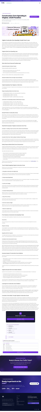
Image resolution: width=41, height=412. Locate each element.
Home (17, 397)
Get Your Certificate (34, 16)
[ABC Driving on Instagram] (38, 409)
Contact (18, 403)
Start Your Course (34, 383)
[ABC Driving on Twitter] (36, 409)
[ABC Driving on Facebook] (35, 409)
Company (18, 398)
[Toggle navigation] (39, 3)
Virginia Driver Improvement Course (20, 401)
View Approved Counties (20, 404)
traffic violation (33, 161)
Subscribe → (33, 403)
